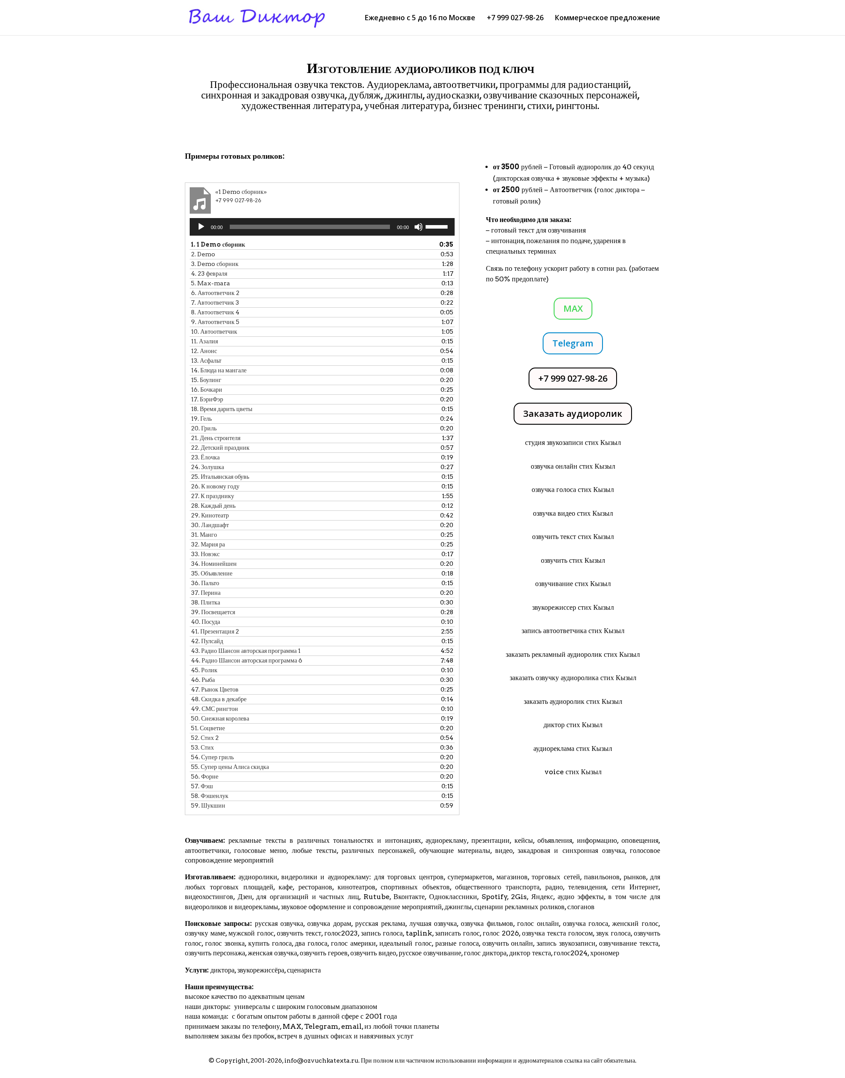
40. (205, 621)
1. (218, 244)
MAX (573, 308)
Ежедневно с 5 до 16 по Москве (420, 18)
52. (205, 737)
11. (204, 341)
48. (218, 699)
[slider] (438, 226)
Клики (208, 130)
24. (207, 466)
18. (221, 408)
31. (204, 534)
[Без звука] (418, 226)
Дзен (245, 896)
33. (205, 553)
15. (206, 379)
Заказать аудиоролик (572, 413)
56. (204, 776)
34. (214, 563)
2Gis (517, 896)
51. (208, 728)
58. (209, 795)
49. (214, 708)
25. (220, 476)
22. (220, 447)
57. (202, 786)
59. (208, 805)
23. (205, 457)
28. (213, 505)
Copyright (232, 1060)
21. (215, 437)
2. (203, 254)
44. (246, 660)
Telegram (572, 343)
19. (201, 418)
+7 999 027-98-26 (515, 18)
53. (202, 747)
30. (210, 524)
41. (215, 631)
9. (215, 321)
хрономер (604, 953)
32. (208, 544)
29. (210, 515)
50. (220, 718)
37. (205, 592)
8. (215, 312)
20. (204, 428)
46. (203, 679)
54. (212, 757)
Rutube (376, 896)
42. (207, 641)
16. (206, 389)
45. (204, 670)
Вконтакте (409, 896)
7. (215, 302)
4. (209, 273)
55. (230, 766)
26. (215, 486)
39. (213, 611)
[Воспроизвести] (201, 226)
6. (215, 292)
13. (206, 360)
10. (214, 331)
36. (205, 582)
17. (207, 399)
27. (212, 495)
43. (246, 650)
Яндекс (542, 896)
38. (205, 602)
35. (211, 573)
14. (218, 370)
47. (215, 689)
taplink (419, 933)
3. (215, 263)
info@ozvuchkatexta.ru (321, 1060)
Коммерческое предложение (607, 18)
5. (210, 283)
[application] (322, 227)
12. (204, 350)
